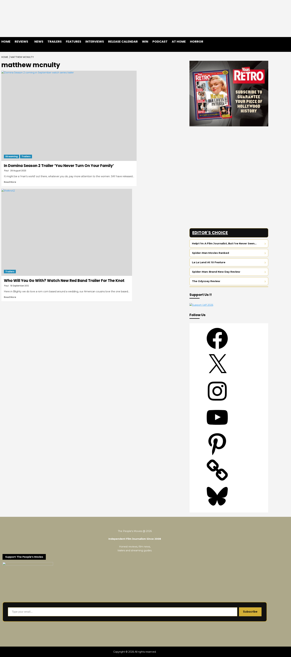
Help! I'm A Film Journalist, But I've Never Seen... (224, 243)
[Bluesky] (217, 508)
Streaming (11, 156)
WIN (145, 41)
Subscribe (250, 611)
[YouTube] (217, 429)
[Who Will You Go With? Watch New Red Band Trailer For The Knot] (66, 232)
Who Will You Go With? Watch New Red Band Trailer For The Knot (64, 280)
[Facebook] (217, 350)
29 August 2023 (18, 170)
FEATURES (73, 41)
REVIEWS (21, 41)
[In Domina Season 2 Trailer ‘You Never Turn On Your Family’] (69, 116)
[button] (266, 49)
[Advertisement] (228, 152)
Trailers (26, 156)
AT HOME (179, 41)
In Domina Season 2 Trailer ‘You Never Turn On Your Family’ (59, 165)
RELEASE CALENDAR (123, 41)
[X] (217, 376)
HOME (5, 41)
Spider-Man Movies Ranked (210, 252)
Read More (10, 182)
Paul (6, 170)
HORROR (196, 41)
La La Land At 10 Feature (208, 262)
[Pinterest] (217, 455)
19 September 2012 (19, 285)
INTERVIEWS (94, 41)
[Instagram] (217, 402)
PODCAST (160, 41)
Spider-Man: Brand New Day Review (216, 271)
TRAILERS (54, 41)
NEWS (38, 41)
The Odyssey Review (206, 281)
